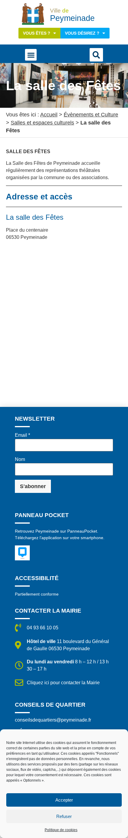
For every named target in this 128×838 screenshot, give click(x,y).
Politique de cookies (61, 830)
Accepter (64, 799)
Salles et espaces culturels (42, 123)
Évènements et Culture (91, 115)
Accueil (48, 115)
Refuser (64, 816)
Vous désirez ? (82, 33)
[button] (31, 55)
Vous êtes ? (36, 33)
